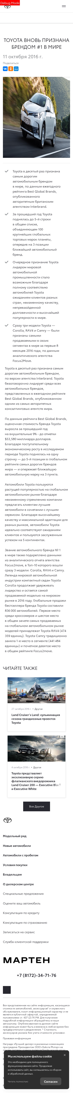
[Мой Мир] (16, 68)
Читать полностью (18, 1081)
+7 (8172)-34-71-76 (36, 975)
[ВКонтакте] (5, 68)
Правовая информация (17, 1038)
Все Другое (36, 806)
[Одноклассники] (10, 68)
